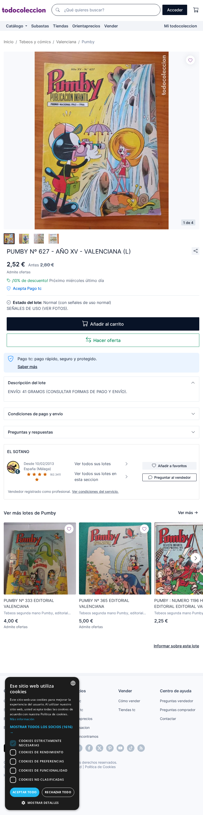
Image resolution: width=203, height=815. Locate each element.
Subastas (40, 25)
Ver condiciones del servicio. (95, 491)
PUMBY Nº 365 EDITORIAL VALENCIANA (104, 603)
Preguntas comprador (177, 710)
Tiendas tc (126, 710)
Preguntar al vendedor (172, 477)
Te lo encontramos (83, 736)
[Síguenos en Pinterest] (110, 748)
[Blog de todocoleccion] (141, 748)
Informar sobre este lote (176, 645)
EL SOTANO (18, 451)
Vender (111, 25)
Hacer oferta (107, 340)
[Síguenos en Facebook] (89, 748)
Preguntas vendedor (176, 701)
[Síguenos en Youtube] (120, 748)
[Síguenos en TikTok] (130, 748)
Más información (22, 719)
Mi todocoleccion (180, 25)
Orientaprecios (86, 25)
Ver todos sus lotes (93, 463)
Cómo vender (129, 701)
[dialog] (42, 743)
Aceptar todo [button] (25, 792)
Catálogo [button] (15, 25)
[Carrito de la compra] (196, 10)
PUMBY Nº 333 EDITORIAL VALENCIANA (29, 603)
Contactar (168, 718)
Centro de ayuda (175, 690)
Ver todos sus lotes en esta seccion (95, 476)
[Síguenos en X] (99, 748)
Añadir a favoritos (172, 466)
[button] (101, 383)
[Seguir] (190, 60)
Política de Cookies (100, 767)
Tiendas (60, 25)
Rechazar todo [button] (58, 792)
